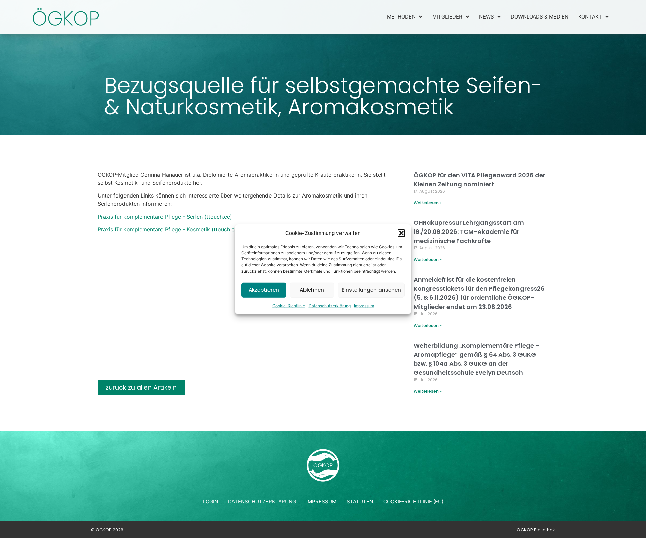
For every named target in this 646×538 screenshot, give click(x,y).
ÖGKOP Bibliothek (536, 530)
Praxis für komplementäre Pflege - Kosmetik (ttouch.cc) (169, 229)
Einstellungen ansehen (371, 289)
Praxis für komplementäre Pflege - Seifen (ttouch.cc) (165, 216)
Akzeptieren (264, 289)
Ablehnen (312, 289)
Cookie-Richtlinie (288, 305)
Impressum (364, 305)
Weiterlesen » (428, 203)
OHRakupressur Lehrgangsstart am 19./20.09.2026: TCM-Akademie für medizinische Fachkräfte (469, 231)
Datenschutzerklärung (330, 305)
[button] (401, 233)
